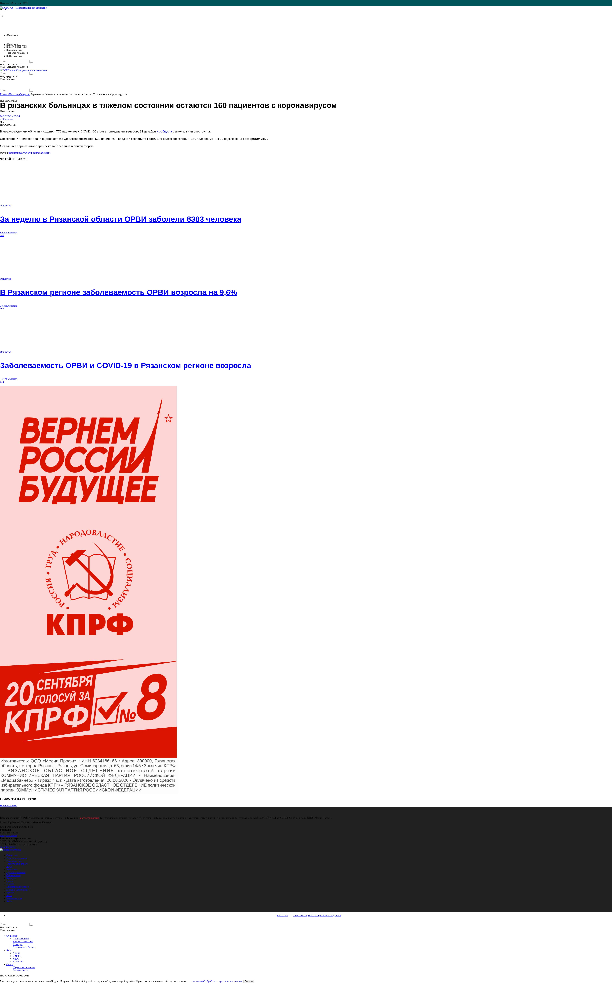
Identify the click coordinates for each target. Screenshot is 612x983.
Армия (10, 892)
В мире (10, 884)
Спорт (9, 881)
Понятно (249, 981)
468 (2, 308)
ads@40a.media (8, 847)
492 (2, 235)
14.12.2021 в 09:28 (10, 116)
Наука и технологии (17, 889)
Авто (9, 895)
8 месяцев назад (8, 232)
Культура (11, 878)
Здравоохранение (15, 872)
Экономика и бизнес (17, 886)
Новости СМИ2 (8, 805)
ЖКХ (8, 55)
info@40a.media (8, 835)
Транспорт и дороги (17, 66)
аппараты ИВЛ (42, 152)
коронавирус (15, 152)
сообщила (165, 131)
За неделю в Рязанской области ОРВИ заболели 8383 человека (120, 219)
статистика (28, 152)
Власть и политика (16, 47)
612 (2, 381)
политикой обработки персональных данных (217, 981)
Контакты (282, 915)
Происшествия (14, 56)
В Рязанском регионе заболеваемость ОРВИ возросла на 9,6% (118, 292)
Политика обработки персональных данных (317, 915)
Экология (11, 869)
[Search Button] (31, 91)
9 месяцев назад (8, 305)
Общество (12, 35)
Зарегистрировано (89, 818)
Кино (9, 901)
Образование (13, 875)
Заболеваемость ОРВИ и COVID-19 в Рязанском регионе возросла (125, 365)
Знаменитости (14, 898)
